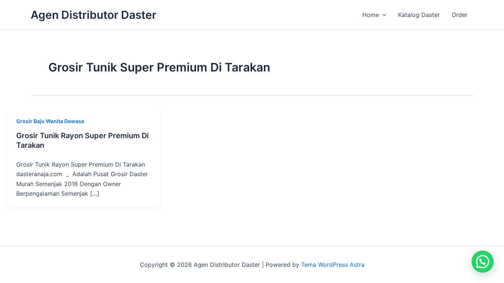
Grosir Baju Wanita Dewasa (50, 121)
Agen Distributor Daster (93, 14)
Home (370, 14)
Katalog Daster (419, 14)
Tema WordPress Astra (333, 264)
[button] (382, 14)
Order (459, 14)
